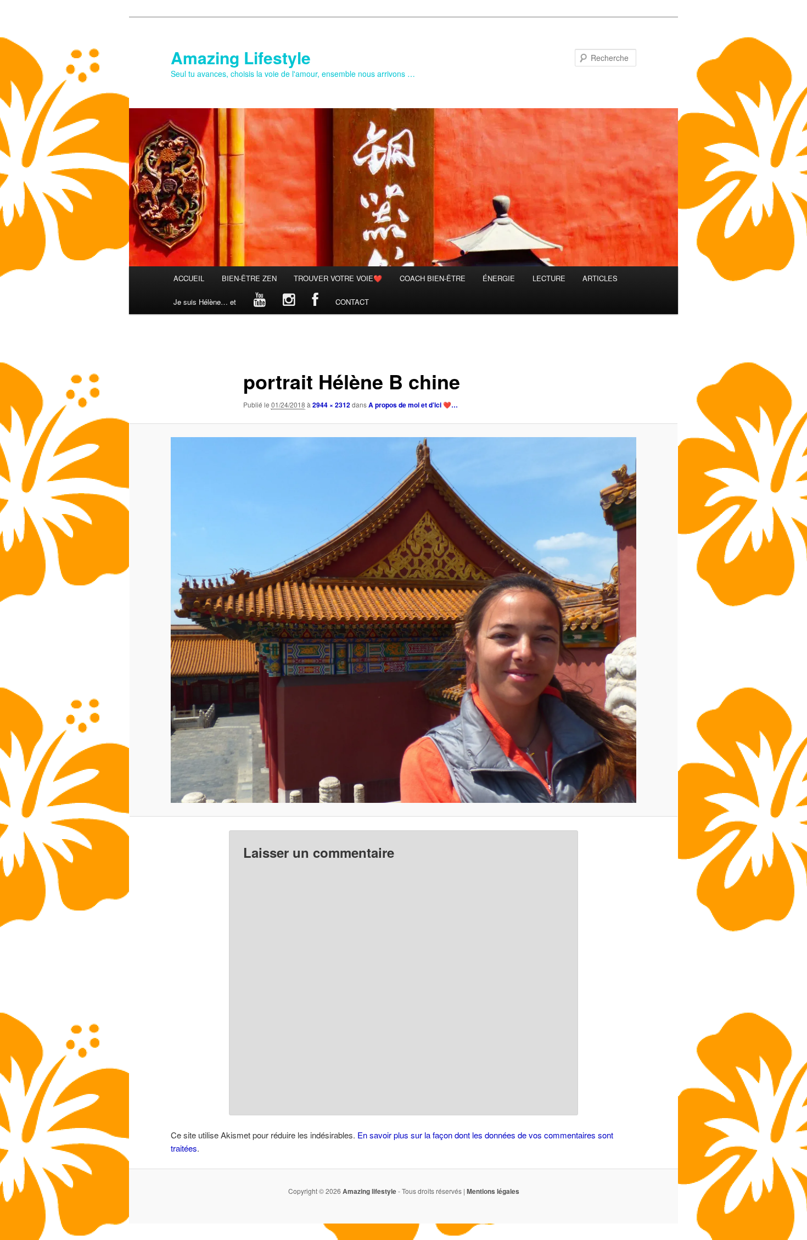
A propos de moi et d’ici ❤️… (413, 405)
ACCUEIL (188, 278)
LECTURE (549, 278)
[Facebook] (315, 302)
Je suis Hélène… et (204, 302)
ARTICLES (600, 278)
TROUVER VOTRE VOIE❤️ (338, 278)
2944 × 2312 (331, 405)
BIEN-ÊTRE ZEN (249, 278)
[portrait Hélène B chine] (403, 620)
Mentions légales (493, 1191)
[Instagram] (289, 302)
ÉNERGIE (499, 278)
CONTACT (352, 302)
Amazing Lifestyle (241, 57)
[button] (403, 620)
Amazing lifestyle (369, 1191)
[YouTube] (259, 302)
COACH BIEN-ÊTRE (433, 278)
